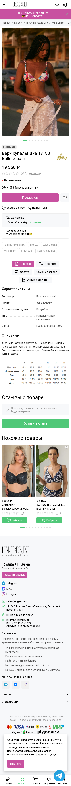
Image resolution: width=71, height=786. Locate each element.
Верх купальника (46, 251)
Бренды (34, 245)
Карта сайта (55, 720)
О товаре (26, 263)
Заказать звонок (15, 574)
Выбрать (17, 520)
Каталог (18, 23)
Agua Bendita (50, 245)
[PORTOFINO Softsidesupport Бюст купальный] (18, 471)
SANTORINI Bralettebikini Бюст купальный (50, 507)
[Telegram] (6, 685)
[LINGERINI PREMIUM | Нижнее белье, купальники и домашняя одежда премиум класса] (18, 4)
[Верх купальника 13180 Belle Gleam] (35, 82)
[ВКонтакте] (16, 685)
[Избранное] (64, 197)
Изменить (36, 222)
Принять (15, 764)
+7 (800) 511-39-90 (16, 565)
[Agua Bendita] (62, 156)
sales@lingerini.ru (16, 601)
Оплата (24, 271)
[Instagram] (25, 685)
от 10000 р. (26, 251)
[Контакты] (65, 4)
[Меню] (4, 4)
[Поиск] (57, 4)
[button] (25, 140)
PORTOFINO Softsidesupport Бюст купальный (14, 507)
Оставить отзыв (36, 423)
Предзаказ (30, 197)
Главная (6, 23)
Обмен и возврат (46, 271)
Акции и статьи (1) (38, 279)
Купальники (58, 23)
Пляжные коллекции (37, 23)
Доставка (50, 263)
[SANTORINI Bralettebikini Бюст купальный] (52, 471)
